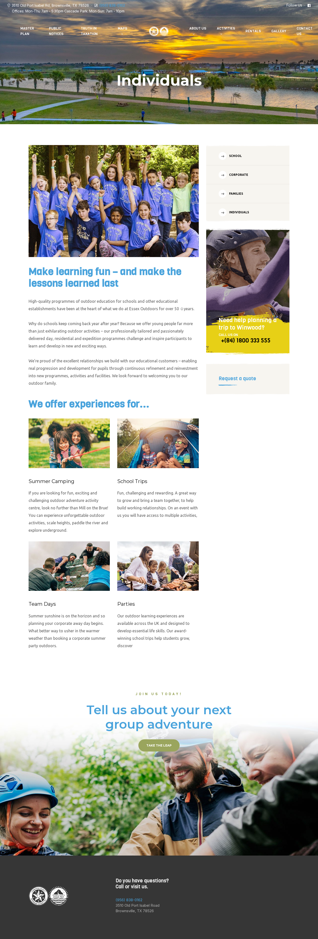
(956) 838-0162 (112, 5)
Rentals (253, 31)
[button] (159, 745)
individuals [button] (238, 212)
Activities (226, 28)
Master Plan (27, 31)
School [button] (235, 155)
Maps (122, 28)
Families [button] (235, 193)
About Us (197, 28)
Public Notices (56, 31)
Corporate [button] (238, 174)
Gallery (278, 31)
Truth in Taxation (89, 31)
